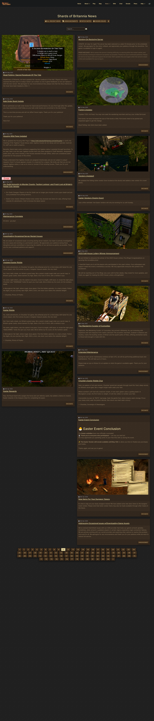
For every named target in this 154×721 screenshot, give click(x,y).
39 (93, 553)
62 (92, 556)
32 (56, 553)
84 (108, 559)
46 (129, 553)
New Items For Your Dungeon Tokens (94, 499)
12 (73, 549)
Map (100, 3)
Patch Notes (86, 21)
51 (35, 556)
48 (19, 556)
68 (124, 556)
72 (46, 559)
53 (45, 556)
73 (51, 559)
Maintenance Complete (13, 216)
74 (56, 559)
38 (87, 553)
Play (94, 3)
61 (87, 556)
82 (98, 559)
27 (30, 553)
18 (103, 549)
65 (108, 556)
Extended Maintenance (88, 352)
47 (134, 553)
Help (142, 3)
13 (78, 549)
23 (128, 549)
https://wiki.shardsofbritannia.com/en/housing (46, 141)
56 (61, 556)
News (107, 3)
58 (72, 556)
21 (118, 549)
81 (92, 559)
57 (66, 556)
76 (67, 559)
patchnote (69, 92)
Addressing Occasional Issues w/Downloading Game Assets (103, 523)
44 (119, 553)
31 (51, 553)
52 (40, 556)
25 (19, 553)
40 (98, 553)
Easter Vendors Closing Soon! (91, 198)
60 (82, 556)
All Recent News (53, 21)
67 (119, 556)
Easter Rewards (10, 391)
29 (40, 553)
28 (35, 553)
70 (134, 556)
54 (51, 556)
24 (134, 549)
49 (25, 556)
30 (46, 553)
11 (68, 549)
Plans (135, 3)
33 (61, 553)
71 (41, 559)
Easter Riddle (9, 310)
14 (83, 549)
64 (103, 556)
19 (108, 549)
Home (79, 3)
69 (129, 556)
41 (103, 553)
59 (77, 556)
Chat (120, 3)
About (86, 3)
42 (108, 553)
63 (98, 556)
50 (30, 556)
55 (56, 556)
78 (77, 559)
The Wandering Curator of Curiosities (94, 326)
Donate (128, 3)
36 (77, 553)
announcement (68, 172)
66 (113, 556)
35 (72, 553)
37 (82, 553)
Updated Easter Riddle (12, 262)
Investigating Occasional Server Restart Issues (23, 236)
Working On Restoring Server (90, 39)
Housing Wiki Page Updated (15, 136)
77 (72, 559)
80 (87, 559)
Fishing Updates (85, 110)
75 (62, 559)
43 (113, 553)
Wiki (114, 3)
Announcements (71, 21)
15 (88, 549)
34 (66, 553)
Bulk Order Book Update (13, 101)
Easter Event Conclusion (88, 420)
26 (25, 553)
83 (103, 559)
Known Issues (100, 21)
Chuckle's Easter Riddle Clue (90, 381)
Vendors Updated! (86, 176)
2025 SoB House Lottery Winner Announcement (98, 253)
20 (113, 549)
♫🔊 (149, 3)
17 (98, 549)
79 (82, 559)
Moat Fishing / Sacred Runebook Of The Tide (22, 75)
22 (123, 549)
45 (124, 553)
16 (93, 549)
